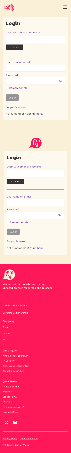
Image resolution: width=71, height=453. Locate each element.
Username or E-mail (18, 62)
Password (12, 75)
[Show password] (60, 80)
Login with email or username (23, 32)
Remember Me (18, 88)
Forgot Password (16, 107)
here (39, 113)
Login (13, 22)
